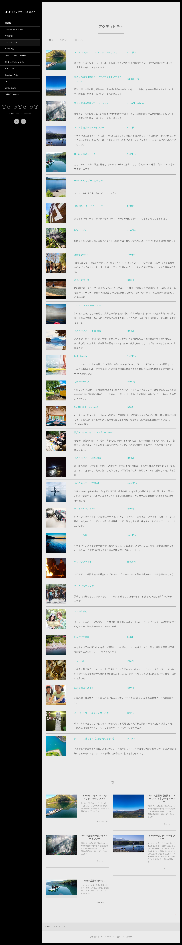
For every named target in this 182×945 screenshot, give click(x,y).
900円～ (131, 255)
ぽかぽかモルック (83, 255)
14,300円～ (132, 382)
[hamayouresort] (20, 12)
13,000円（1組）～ (135, 79)
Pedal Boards (80, 356)
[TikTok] (20, 107)
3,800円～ (131, 637)
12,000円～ (132, 331)
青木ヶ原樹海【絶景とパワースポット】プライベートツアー (162, 799)
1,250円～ (131, 230)
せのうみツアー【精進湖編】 (88, 458)
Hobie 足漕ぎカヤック (85, 154)
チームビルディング (84, 586)
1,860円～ (131, 688)
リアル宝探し (80, 612)
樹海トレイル (80, 230)
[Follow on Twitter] (9, 107)
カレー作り (79, 661)
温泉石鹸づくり (81, 280)
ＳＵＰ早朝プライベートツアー (89, 128)
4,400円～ (131, 53)
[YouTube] (25, 107)
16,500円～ (132, 407)
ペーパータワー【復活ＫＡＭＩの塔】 (92, 713)
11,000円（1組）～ (135, 103)
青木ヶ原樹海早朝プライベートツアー (92, 103)
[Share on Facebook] (4, 107)
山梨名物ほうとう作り (85, 688)
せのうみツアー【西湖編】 (87, 483)
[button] (36, 107)
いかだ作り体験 (81, 637)
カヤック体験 (80, 535)
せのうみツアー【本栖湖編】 (88, 331)
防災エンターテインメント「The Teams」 (94, 433)
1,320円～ (131, 509)
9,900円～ (131, 206)
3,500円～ (131, 154)
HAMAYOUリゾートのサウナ (88, 181)
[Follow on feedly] (31, 107)
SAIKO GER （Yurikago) (86, 407)
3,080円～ (131, 535)
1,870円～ (131, 661)
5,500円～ (131, 128)
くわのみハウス (82, 382)
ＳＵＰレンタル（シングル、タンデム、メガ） (97, 53)
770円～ (131, 713)
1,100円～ (131, 739)
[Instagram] (15, 107)
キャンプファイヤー (84, 562)
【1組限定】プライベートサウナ (89, 206)
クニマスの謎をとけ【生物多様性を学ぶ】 (94, 739)
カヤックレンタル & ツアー (87, 306)
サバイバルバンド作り (85, 509)
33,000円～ (132, 562)
